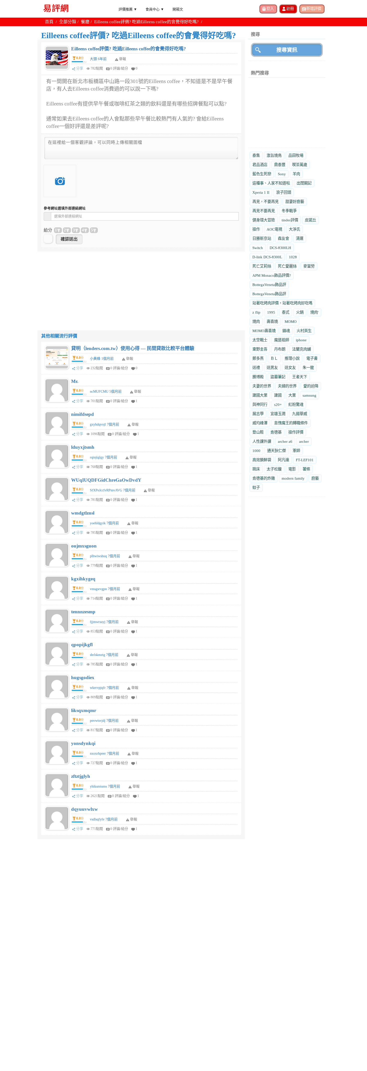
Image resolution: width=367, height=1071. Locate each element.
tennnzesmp (83, 611)
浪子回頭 (283, 192)
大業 (292, 395)
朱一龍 (308, 367)
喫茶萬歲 (299, 165)
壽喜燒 (272, 321)
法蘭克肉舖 (301, 349)
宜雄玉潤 (277, 414)
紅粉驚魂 (295, 404)
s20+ (278, 404)
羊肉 (296, 174)
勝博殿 (258, 377)
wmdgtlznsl (82, 513)
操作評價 (295, 432)
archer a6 (285, 441)
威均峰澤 (259, 423)
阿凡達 (283, 460)
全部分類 (67, 21)
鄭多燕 (258, 358)
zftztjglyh (80, 776)
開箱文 (178, 8)
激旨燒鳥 (274, 155)
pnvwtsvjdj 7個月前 (104, 720)
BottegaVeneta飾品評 (269, 284)
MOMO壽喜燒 (264, 331)
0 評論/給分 (119, 68)
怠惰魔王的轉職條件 (291, 423)
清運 (299, 238)
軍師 (296, 450)
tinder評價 (290, 220)
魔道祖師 (281, 340)
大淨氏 (294, 229)
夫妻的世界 (261, 386)
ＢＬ (274, 358)
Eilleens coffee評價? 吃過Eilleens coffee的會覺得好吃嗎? (128, 48)
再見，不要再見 (265, 201)
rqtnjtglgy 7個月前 (103, 457)
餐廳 (85, 21)
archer (304, 441)
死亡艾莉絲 (261, 266)
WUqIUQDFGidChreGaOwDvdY (106, 480)
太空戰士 (259, 340)
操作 (256, 229)
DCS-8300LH (280, 248)
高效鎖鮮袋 (261, 460)
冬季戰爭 (289, 211)
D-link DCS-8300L (267, 257)
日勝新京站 (261, 238)
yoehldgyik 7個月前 (104, 523)
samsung (309, 395)
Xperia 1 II (260, 192)
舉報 (129, 358)
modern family (293, 478)
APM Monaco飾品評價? (271, 275)
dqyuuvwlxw (84, 809)
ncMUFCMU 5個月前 (106, 391)
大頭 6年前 (98, 59)
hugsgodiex (82, 677)
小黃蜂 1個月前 (102, 358)
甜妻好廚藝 (294, 201)
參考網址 (65, 208)
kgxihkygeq (83, 578)
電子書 (312, 358)
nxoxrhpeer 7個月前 (104, 753)
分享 (79, 68)
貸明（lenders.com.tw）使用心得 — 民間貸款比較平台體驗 (132, 348)
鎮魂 (286, 331)
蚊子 (256, 487)
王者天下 (299, 377)
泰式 (285, 312)
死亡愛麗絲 (287, 266)
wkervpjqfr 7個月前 (104, 688)
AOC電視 (274, 229)
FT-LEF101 (305, 460)
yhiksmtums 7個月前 (105, 786)
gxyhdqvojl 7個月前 (104, 424)
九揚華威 (299, 414)
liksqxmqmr (83, 710)
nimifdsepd (82, 414)
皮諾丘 (310, 220)
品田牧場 (295, 155)
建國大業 (259, 395)
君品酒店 (259, 165)
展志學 (258, 414)
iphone (301, 340)
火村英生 (304, 331)
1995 (271, 312)
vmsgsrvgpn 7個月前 (105, 589)
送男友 (272, 367)
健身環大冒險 (263, 220)
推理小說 (292, 358)
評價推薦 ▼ (128, 8)
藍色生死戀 (261, 174)
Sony (282, 174)
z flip (256, 312)
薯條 (306, 469)
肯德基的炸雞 (263, 478)
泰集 (256, 155)
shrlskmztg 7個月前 (104, 655)
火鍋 (300, 312)
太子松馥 (274, 469)
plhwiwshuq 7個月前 (105, 556)
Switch (257, 248)
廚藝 (315, 478)
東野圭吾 (259, 349)
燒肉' (314, 312)
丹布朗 (279, 349)
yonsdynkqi (83, 743)
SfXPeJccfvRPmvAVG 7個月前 (112, 490)
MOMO (291, 321)
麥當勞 (309, 266)
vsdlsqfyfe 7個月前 (104, 819)
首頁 (49, 21)
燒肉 (256, 321)
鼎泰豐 (279, 165)
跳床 (256, 469)
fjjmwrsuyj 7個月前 (104, 622)
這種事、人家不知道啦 (271, 183)
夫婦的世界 (287, 386)
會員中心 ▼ (155, 8)
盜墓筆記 (277, 377)
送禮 (256, 367)
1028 (293, 257)
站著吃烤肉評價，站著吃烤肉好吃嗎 (282, 303)
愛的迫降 (310, 386)
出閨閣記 (304, 183)
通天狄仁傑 (276, 450)
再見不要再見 (263, 211)
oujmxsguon (84, 545)
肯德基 (276, 432)
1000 (256, 450)
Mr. (74, 381)
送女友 (290, 367)
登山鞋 (258, 432)
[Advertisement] (141, 286)
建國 (278, 395)
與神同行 (259, 404)
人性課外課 (261, 441)
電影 (292, 469)
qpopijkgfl (82, 644)
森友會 (283, 238)
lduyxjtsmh (82, 447)
